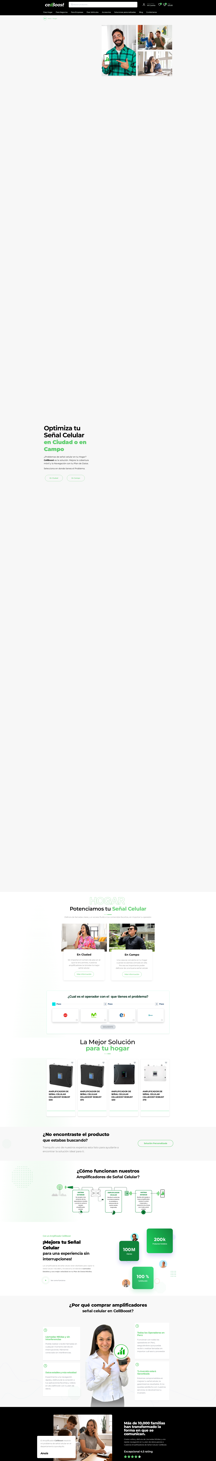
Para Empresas (77, 12)
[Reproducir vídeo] (45, 1280)
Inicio (49, 18)
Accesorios (106, 12)
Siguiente (108, 1027)
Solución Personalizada (155, 1143)
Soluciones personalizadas (125, 12)
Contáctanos (151, 12)
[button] (65, 1015)
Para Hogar (47, 12)
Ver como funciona (58, 1280)
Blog (141, 12)
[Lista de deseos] (160, 4)
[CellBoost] (54, 4)
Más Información (84, 974)
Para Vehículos (93, 12)
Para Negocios (62, 12)
